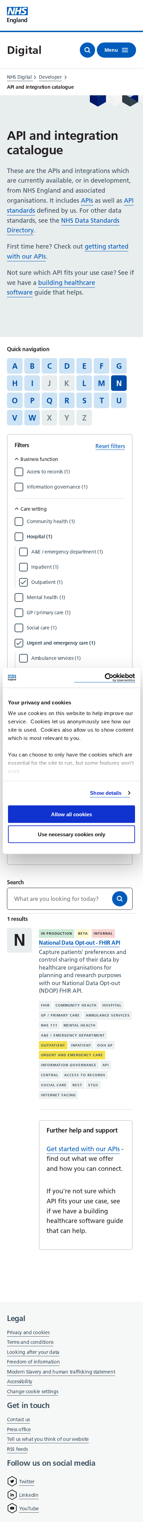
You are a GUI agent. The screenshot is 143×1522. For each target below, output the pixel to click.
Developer (50, 77)
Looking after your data (33, 1352)
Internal (103, 933)
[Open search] (87, 50)
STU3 (93, 1085)
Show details (105, 793)
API (105, 1065)
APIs (87, 200)
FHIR (45, 1005)
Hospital (111, 1005)
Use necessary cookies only (71, 834)
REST (77, 1085)
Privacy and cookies (28, 1332)
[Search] (119, 898)
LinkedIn (29, 1495)
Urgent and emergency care (72, 1055)
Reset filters (110, 446)
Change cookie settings (32, 1392)
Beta (83, 933)
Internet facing (58, 1095)
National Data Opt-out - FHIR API (79, 942)
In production (56, 933)
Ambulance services (108, 1015)
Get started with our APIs (83, 1149)
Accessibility (19, 1381)
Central (49, 1075)
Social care (54, 1085)
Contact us (18, 1419)
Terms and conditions (30, 1342)
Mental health (79, 1025)
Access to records (85, 1075)
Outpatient (53, 1045)
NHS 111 (49, 1025)
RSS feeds (17, 1449)
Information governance (68, 1065)
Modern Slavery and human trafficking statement (61, 1372)
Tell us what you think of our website (48, 1439)
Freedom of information (33, 1362)
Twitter (26, 1481)
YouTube (29, 1508)
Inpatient (81, 1045)
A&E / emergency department (73, 1035)
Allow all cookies (71, 814)
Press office (19, 1430)
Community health (76, 1005)
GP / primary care (60, 1015)
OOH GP (105, 1045)
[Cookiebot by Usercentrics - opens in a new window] (104, 678)
